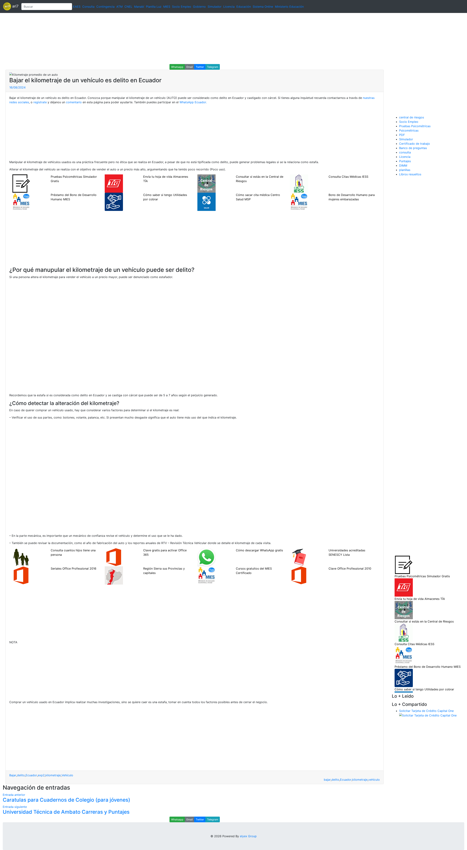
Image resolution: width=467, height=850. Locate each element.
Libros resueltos (410, 174)
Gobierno (199, 6)
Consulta (88, 6)
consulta (405, 152)
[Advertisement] (109, 38)
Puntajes (405, 161)
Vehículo (67, 775)
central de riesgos (411, 117)
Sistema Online (263, 6)
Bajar (12, 775)
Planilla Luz (153, 6)
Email (189, 66)
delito (21, 775)
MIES (166, 6)
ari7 (14, 6)
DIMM (403, 165)
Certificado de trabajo (414, 143)
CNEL (128, 6)
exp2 (41, 775)
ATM (119, 6)
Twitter (200, 66)
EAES (76, 6)
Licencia (229, 6)
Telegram (212, 66)
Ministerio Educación (289, 6)
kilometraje (53, 775)
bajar (327, 779)
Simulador (214, 6)
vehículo (374, 779)
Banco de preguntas (413, 148)
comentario (74, 102)
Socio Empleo (181, 6)
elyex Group (248, 836)
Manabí (139, 6)
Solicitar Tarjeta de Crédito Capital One (426, 711)
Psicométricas (408, 130)
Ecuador (31, 775)
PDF (402, 135)
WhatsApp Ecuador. (193, 102)
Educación (243, 6)
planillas (404, 170)
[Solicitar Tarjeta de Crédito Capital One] (428, 715)
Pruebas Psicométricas (415, 126)
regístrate (40, 102)
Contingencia (105, 6)
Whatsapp (177, 66)
